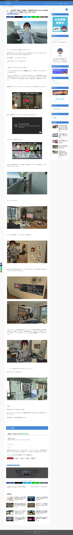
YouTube (15, 329)
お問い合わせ (40, 531)
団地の (13, 54)
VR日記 (17, 13)
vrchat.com (9, 447)
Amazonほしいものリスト (57, 83)
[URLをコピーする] (44, 17)
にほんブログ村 (10, 455)
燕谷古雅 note (55, 80)
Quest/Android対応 (10, 13)
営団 (19, 53)
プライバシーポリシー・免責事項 (31, 531)
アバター (22, 269)
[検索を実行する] (67, 10)
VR (10, 78)
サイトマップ (45, 531)
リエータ (44, 78)
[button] (10, 17)
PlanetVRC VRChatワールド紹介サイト (59, 95)
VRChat (14, 13)
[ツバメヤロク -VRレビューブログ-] (7, 3)
